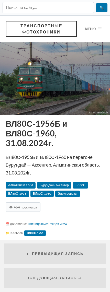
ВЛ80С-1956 (17, 193)
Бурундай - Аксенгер (54, 185)
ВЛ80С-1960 (42, 193)
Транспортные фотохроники (41, 28)
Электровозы (67, 193)
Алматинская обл (20, 185)
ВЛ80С (80, 185)
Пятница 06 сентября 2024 (47, 224)
